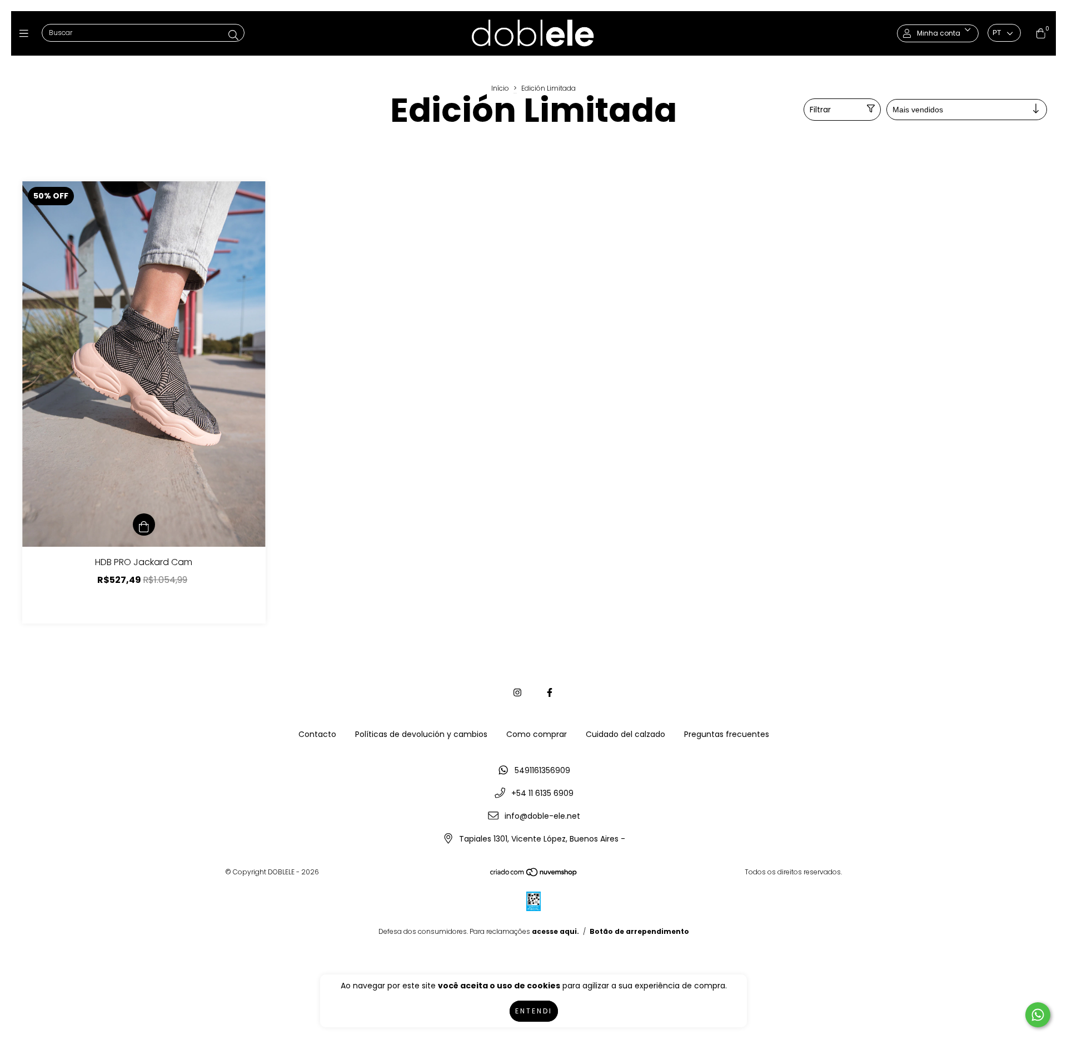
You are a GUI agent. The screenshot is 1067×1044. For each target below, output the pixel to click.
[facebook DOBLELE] (550, 692)
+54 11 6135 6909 (542, 793)
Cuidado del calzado (625, 734)
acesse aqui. (555, 931)
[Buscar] (233, 35)
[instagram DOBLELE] (517, 692)
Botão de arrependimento (639, 931)
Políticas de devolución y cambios (421, 734)
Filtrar (820, 109)
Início (500, 88)
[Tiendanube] (534, 874)
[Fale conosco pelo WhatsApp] (1037, 1014)
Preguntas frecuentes (726, 734)
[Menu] (26, 33)
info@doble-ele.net (542, 816)
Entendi (533, 1011)
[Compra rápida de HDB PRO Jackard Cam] (144, 524)
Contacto (317, 734)
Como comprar (536, 734)
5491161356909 (542, 770)
